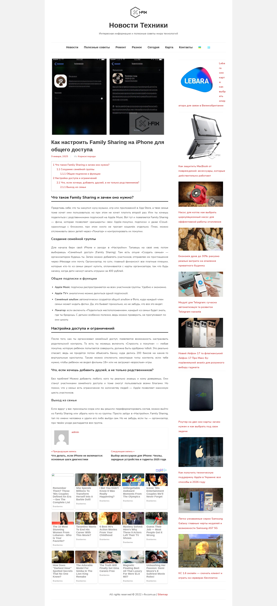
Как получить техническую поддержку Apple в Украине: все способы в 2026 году (199, 477)
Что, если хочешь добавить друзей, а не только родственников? (98, 182)
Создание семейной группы (75, 169)
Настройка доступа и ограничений (75, 178)
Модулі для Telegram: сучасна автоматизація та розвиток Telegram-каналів (197, 307)
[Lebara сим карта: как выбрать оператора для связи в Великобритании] (197, 81)
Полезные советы (97, 47)
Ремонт (121, 47)
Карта (169, 47)
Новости (72, 47)
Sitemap (163, 594)
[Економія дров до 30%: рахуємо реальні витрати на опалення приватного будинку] (200, 241)
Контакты (186, 47)
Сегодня (153, 47)
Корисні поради (87, 156)
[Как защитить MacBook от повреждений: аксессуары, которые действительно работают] (200, 138)
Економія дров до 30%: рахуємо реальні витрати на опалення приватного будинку (198, 260)
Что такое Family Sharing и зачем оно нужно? (81, 165)
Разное (137, 47)
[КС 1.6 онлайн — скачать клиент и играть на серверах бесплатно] (200, 552)
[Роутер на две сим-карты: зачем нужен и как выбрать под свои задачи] (200, 396)
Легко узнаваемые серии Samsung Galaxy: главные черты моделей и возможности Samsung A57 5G (200, 523)
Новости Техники (138, 25)
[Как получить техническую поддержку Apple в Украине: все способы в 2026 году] (200, 453)
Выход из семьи (73, 187)
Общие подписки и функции (80, 173)
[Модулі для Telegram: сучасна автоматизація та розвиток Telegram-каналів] (200, 286)
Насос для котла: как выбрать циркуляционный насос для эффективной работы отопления (199, 217)
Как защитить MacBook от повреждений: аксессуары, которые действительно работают (201, 171)
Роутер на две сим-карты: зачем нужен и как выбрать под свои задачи (199, 426)
